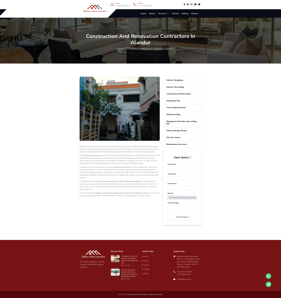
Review (194, 13)
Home (143, 13)
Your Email (171, 174)
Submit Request (182, 217)
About (152, 13)
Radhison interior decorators (152, 294)
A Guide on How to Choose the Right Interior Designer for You (129, 259)
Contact (175, 13)
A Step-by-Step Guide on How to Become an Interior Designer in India (129, 273)
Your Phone (172, 183)
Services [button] (162, 13)
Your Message (173, 203)
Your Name (171, 164)
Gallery (185, 13)
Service (120, 49)
